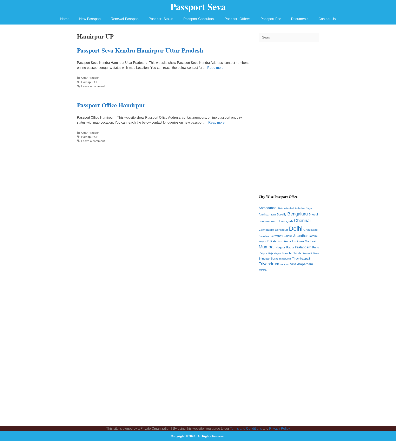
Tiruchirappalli (301, 258)
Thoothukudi (285, 258)
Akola (280, 208)
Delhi (295, 228)
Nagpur (280, 247)
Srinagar (264, 258)
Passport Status (161, 19)
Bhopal (313, 214)
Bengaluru (297, 213)
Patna (290, 247)
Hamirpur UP (89, 82)
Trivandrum (269, 264)
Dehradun (281, 229)
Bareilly (281, 214)
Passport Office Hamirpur (111, 104)
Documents (300, 19)
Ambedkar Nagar (303, 208)
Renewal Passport (125, 19)
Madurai (310, 241)
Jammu (313, 235)
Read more (215, 67)
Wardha (262, 270)
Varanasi (284, 264)
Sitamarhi (307, 253)
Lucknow (298, 241)
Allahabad (289, 208)
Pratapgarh (303, 247)
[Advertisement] (289, 120)
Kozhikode (284, 241)
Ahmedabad (268, 208)
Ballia (273, 214)
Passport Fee (270, 19)
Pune (315, 247)
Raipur (263, 253)
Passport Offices (238, 19)
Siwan (316, 253)
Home (64, 19)
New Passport (90, 19)
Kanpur (262, 241)
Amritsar (264, 214)
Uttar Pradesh (90, 77)
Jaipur (288, 235)
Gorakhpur (264, 236)
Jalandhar (300, 235)
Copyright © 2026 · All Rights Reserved (198, 436)
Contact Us (327, 19)
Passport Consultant (199, 19)
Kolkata (272, 241)
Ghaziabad (310, 229)
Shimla (296, 253)
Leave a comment (93, 86)
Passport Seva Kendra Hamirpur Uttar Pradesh (140, 50)
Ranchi (286, 253)
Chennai (302, 220)
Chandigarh (285, 221)
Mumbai (267, 246)
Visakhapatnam (301, 264)
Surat (274, 258)
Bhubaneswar (268, 221)
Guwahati (277, 235)
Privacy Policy (279, 428)
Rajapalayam (274, 253)
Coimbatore (266, 229)
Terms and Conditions (246, 428)
